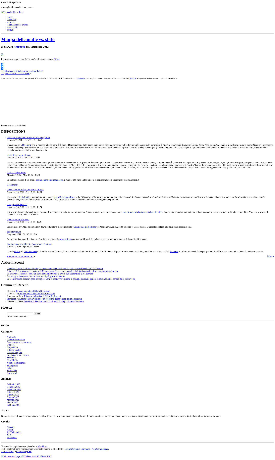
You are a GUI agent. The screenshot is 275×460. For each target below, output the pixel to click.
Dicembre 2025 (14, 389)
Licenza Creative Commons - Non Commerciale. (87, 449)
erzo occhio (12, 27)
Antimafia (19, 46)
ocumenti (11, 19)
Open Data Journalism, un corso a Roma (25, 189)
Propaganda (12, 365)
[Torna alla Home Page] (12, 12)
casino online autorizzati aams (49, 180)
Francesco (11, 299)
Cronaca (10, 345)
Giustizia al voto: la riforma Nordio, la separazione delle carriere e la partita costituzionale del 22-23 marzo (55, 268)
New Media (12, 360)
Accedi (10, 429)
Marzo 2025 (12, 402)
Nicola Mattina (24, 197)
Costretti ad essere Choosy (19, 155)
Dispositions (12, 347)
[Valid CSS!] (30, 456)
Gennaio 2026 (13, 387)
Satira (9, 368)
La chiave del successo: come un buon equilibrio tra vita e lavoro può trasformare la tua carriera (50, 273)
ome (9, 17)
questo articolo (65, 239)
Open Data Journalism (64, 197)
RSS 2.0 (133, 78)
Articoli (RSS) (7, 451)
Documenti (12, 373)
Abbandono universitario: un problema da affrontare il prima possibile (50, 299)
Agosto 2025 (13, 394)
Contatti (10, 427)
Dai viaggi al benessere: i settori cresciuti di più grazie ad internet (36, 276)
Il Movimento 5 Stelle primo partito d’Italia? (23, 71)
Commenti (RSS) (24, 451)
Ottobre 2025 (13, 392)
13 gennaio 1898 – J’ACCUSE (15, 73)
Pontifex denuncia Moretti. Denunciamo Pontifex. (29, 244)
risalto (17, 251)
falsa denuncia (30, 251)
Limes (56, 59)
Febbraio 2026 (13, 384)
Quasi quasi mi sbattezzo (18, 219)
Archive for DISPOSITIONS (20, 256)
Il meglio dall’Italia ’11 (17, 204)
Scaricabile (12, 370)
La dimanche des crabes (18, 355)
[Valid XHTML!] (10, 456)
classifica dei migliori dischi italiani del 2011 (142, 212)
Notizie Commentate (16, 363)
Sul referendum (14, 232)
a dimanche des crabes (17, 24)
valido (14, 432)
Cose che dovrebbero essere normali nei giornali (28, 137)
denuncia (174, 251)
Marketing (11, 357)
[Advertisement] (87, 102)
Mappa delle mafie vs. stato (28, 39)
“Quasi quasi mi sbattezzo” (84, 227)
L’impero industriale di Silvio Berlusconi (36, 293)
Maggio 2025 (13, 400)
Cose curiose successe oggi (19, 342)
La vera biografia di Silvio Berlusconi (33, 291)
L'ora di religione (14, 352)
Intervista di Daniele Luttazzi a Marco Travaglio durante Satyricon (54, 301)
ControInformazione (16, 339)
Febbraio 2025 (13, 405)
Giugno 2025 (13, 397)
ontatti (10, 30)
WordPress (12, 437)
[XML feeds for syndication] (45, 456)
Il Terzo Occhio (14, 350)
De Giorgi (26, 145)
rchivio (10, 22)
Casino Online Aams (16, 172)
